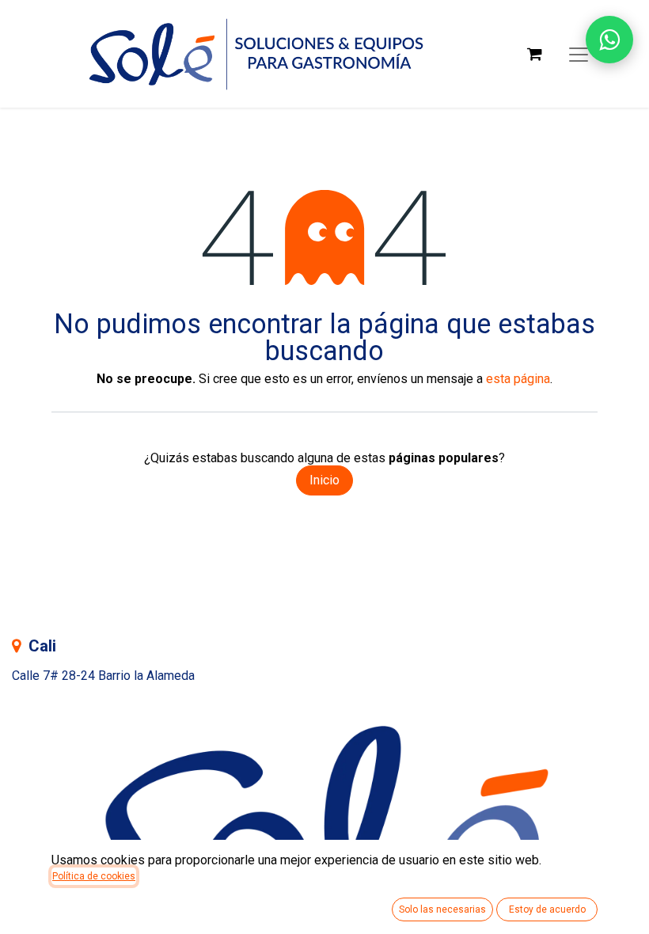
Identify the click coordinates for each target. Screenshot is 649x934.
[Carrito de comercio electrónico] (534, 54)
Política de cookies (93, 876)
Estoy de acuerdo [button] (547, 909)
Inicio (324, 480)
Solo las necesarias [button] (442, 909)
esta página (518, 378)
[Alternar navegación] (579, 54)
